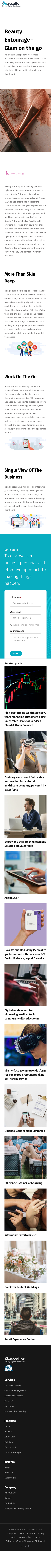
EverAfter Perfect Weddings (21, 1287)
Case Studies (10, 1478)
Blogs (7, 1467)
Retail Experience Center (19, 1339)
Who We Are (10, 1493)
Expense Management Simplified (24, 1130)
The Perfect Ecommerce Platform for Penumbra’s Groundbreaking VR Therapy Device (25, 1074)
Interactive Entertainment (20, 1235)
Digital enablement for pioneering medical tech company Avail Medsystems (21, 1014)
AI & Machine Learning (15, 1411)
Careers (8, 1498)
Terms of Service (27, 1533)
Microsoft (8, 1401)
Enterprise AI (10, 1447)
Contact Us (9, 1503)
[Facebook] (21, 1546)
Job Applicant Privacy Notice (17, 1508)
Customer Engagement (15, 1390)
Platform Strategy (12, 1385)
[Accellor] (11, 4)
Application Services (13, 1395)
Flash (7, 1426)
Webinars (8, 1472)
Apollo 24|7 (11, 897)
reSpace (8, 1431)
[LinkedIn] (29, 1546)
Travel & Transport (13, 1452)
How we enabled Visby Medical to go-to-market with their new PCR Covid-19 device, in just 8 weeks (25, 954)
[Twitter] (25, 1546)
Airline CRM (9, 1437)
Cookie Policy (25, 1537)
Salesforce (9, 1406)
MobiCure (8, 1442)
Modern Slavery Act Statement (30, 1541)
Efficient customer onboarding (23, 1183)
